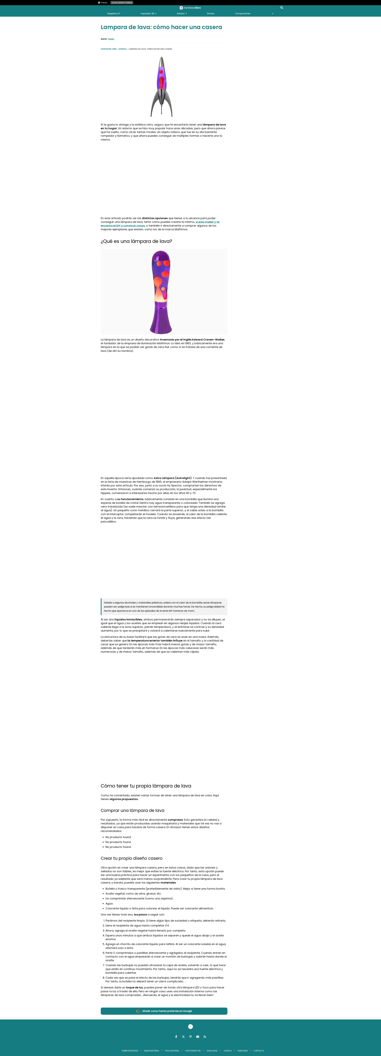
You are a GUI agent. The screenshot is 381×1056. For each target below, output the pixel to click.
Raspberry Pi (113, 13)
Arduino (181, 13)
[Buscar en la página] (281, 8)
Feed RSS (205, 1036)
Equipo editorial (151, 1050)
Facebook (176, 1036)
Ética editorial (172, 1050)
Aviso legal (212, 1050)
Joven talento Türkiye (122, 2)
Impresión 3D (147, 13)
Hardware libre (109, 49)
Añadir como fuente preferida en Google (167, 1011)
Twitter (183, 1036)
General (122, 49)
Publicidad (243, 1050)
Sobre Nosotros (130, 1050)
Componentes (242, 13)
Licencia (228, 1050)
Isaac (111, 38)
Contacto (259, 1050)
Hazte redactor (193, 1050)
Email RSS (197, 1036)
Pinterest (190, 1036)
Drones (210, 13)
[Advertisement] (164, 164)
